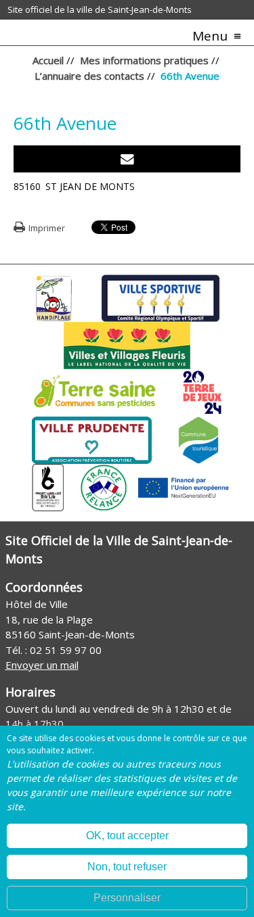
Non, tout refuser (127, 866)
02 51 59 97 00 (66, 650)
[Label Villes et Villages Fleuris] (127, 344)
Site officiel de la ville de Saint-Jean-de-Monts (99, 9)
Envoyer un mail (42, 665)
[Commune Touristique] (198, 439)
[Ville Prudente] (92, 439)
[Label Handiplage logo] (53, 297)
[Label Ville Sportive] (160, 297)
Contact (127, 158)
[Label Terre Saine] (96, 391)
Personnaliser (127, 897)
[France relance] (103, 486)
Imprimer (46, 228)
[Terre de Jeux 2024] (202, 391)
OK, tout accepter (127, 835)
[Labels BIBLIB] (48, 486)
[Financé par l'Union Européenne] (182, 486)
